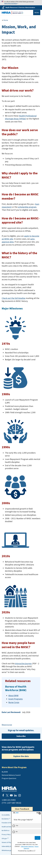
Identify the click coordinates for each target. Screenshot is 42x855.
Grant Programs (15, 699)
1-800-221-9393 (9, 800)
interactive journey (23, 663)
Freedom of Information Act (10, 823)
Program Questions (9, 778)
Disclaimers (5, 819)
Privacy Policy (6, 834)
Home (5, 20)
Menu (36, 12)
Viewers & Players (7, 842)
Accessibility (6, 815)
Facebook (3, 795)
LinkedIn (15, 795)
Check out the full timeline (13, 298)
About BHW (13, 695)
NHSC (12, 12)
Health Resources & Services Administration (20, 7)
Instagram (19, 795)
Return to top (7, 725)
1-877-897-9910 (13, 803)
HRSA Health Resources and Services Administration (9, 789)
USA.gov (4, 838)
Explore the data (21, 756)
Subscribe (21, 736)
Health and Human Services (10, 827)
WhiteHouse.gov (7, 850)
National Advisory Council (11, 775)
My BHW (5, 772)
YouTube (11, 795)
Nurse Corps (13, 702)
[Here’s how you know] (21, 2)
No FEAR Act (5, 830)
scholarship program (27, 207)
